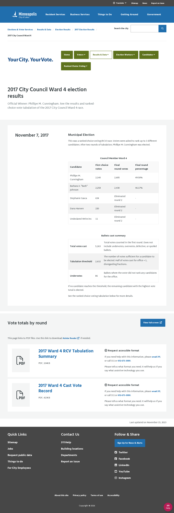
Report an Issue (157, 3)
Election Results (62, 30)
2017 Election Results (84, 30)
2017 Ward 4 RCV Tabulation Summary (66, 354)
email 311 (156, 357)
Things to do (15, 462)
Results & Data (44, 30)
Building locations (72, 449)
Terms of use (97, 495)
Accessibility (113, 495)
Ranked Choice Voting (74, 66)
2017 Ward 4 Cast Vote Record (60, 388)
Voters (80, 55)
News (144, 3)
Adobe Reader (70, 338)
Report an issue (70, 462)
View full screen (151, 323)
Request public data (20, 455)
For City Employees (19, 468)
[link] (120, 3)
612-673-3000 (124, 361)
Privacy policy (79, 495)
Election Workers (124, 55)
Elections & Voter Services (20, 30)
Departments (69, 455)
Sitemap (134, 3)
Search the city (121, 28)
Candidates (147, 55)
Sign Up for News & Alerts (129, 443)
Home (67, 55)
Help (66, 442)
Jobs (10, 449)
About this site (62, 495)
